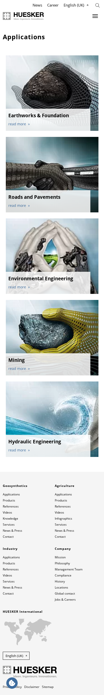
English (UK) (74, 5)
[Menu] (95, 16)
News (37, 5)
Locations (61, 587)
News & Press (12, 530)
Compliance (63, 575)
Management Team (69, 569)
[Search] (97, 5)
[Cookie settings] (12, 683)
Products (9, 500)
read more (17, 124)
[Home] (23, 16)
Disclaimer (31, 687)
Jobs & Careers (65, 599)
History (60, 581)
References (11, 506)
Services (9, 524)
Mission (60, 557)
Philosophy (62, 563)
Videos (7, 512)
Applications (11, 494)
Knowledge (10, 518)
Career (53, 5)
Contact (8, 536)
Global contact (65, 593)
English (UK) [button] (14, 655)
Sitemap (48, 687)
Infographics (63, 518)
